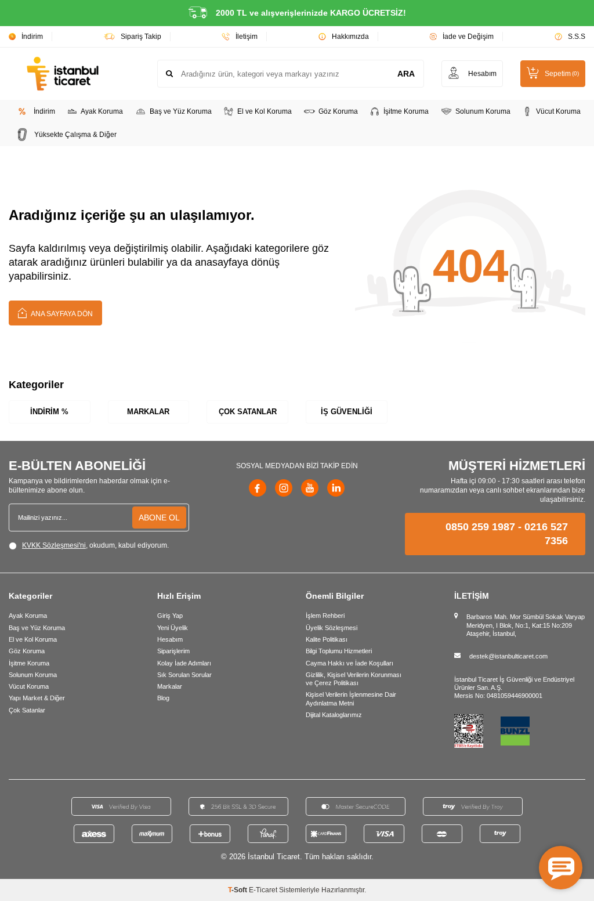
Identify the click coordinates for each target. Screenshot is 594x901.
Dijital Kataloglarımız (334, 714)
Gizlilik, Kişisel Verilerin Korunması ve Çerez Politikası (353, 678)
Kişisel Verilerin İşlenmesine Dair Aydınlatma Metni (351, 698)
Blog (163, 697)
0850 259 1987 (480, 527)
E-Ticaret (263, 890)
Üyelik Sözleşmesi (331, 627)
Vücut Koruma (558, 111)
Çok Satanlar (248, 411)
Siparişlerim (173, 650)
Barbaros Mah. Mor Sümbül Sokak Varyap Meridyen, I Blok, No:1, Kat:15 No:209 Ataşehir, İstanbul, (525, 625)
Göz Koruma (338, 111)
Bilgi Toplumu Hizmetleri (339, 650)
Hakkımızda (350, 36)
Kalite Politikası (326, 639)
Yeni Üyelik (172, 627)
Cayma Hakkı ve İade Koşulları (349, 663)
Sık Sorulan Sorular (184, 674)
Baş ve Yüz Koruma (181, 111)
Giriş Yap (170, 615)
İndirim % (49, 411)
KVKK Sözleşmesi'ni (54, 545)
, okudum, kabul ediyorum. (95, 545)
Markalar (148, 411)
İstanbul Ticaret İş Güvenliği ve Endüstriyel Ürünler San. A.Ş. (514, 683)
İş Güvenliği (346, 411)
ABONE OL (159, 517)
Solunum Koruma (482, 111)
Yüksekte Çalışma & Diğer (75, 135)
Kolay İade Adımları (184, 663)
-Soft (238, 890)
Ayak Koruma (102, 111)
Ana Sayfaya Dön (61, 314)
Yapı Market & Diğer (37, 697)
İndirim (32, 36)
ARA (406, 73)
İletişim (247, 36)
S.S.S (576, 36)
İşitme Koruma (406, 111)
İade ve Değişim (468, 36)
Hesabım (170, 639)
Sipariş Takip (141, 36)
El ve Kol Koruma (264, 111)
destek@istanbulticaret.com (508, 656)
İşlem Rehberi (325, 615)
